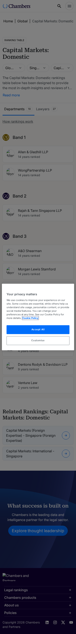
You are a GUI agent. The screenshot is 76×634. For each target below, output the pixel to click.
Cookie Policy (30, 318)
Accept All (38, 329)
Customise (38, 340)
